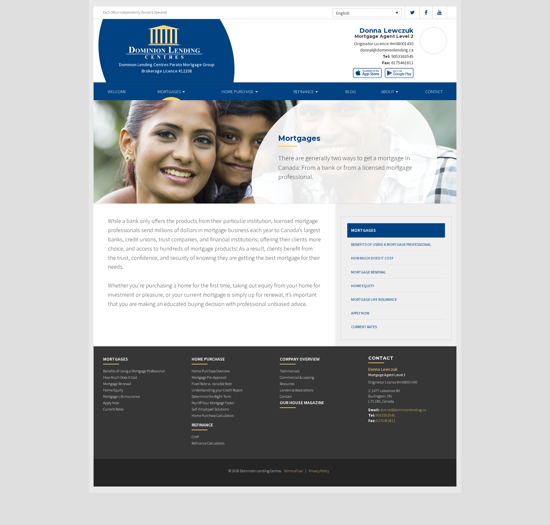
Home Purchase (238, 91)
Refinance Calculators (208, 443)
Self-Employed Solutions (210, 409)
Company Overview (300, 359)
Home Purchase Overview (211, 371)
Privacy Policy (319, 470)
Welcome (117, 91)
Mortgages (170, 91)
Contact (434, 91)
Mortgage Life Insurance (374, 299)
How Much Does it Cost (372, 258)
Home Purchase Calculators (213, 415)
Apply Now (360, 313)
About (388, 91)
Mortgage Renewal (368, 272)
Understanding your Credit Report (217, 390)
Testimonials (290, 371)
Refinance (304, 91)
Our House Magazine (302, 402)
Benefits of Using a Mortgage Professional (391, 244)
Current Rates (364, 326)
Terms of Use (293, 470)
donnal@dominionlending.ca (386, 50)
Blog (350, 91)
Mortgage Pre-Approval (209, 377)
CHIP (195, 436)
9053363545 (402, 56)
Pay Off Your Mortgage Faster (213, 402)
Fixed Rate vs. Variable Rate (212, 383)
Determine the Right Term (211, 396)
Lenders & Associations (297, 390)
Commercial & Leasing (297, 377)
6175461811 (402, 63)
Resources (287, 383)
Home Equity (362, 285)
